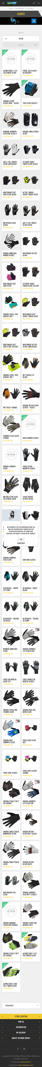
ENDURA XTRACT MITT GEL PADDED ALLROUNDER (11, 803)
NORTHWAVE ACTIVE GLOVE (30, 254)
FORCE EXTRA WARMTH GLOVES (29, 467)
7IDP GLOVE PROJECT (30, 103)
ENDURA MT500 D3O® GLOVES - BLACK (31, 406)
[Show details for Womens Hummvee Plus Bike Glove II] (11, 119)
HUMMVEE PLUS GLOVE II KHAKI (11, 437)
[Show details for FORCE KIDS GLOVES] (11, 759)
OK (21, 539)
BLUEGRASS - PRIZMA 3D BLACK (11, 620)
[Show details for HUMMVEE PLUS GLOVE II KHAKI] (11, 424)
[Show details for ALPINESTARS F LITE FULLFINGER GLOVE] (11, 59)
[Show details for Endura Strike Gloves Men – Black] (11, 89)
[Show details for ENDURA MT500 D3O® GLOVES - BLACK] (31, 393)
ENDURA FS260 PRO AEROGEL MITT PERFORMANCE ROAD (30, 925)
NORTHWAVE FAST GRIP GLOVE (9, 285)
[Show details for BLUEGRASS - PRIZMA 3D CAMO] (31, 606)
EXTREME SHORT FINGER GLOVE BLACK (30, 163)
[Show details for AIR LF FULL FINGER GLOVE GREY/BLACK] (11, 150)
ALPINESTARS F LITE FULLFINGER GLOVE (10, 72)
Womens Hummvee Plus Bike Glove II (10, 133)
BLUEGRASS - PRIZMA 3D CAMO (30, 620)
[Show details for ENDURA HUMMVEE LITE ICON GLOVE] (31, 637)
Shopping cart (34, 2)
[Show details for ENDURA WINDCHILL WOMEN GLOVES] (11, 241)
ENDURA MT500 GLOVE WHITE (28, 863)
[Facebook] (17, 1048)
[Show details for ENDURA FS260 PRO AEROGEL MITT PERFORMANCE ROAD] (31, 911)
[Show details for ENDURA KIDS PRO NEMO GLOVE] (31, 698)
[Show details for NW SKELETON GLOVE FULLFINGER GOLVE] (11, 485)
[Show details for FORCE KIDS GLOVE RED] (31, 728)
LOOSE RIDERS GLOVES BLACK (28, 498)
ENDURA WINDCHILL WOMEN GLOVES (10, 254)
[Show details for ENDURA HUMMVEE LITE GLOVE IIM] (31, 789)
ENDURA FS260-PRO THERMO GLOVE (10, 711)
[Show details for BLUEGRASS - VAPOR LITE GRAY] (11, 576)
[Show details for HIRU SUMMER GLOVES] (31, 424)
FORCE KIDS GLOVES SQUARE (30, 772)
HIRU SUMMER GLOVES (31, 438)
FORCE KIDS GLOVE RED (29, 741)
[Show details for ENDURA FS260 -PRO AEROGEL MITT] (11, 302)
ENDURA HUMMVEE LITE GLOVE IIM (29, 802)
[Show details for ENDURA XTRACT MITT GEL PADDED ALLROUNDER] (11, 789)
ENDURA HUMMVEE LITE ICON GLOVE (29, 650)
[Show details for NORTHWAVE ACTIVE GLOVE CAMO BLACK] (31, 333)
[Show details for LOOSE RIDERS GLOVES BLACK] (31, 485)
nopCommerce (25, 1062)
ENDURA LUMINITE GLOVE (9, 467)
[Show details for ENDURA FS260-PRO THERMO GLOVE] (11, 698)
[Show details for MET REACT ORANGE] (11, 393)
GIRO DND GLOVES (29, 560)
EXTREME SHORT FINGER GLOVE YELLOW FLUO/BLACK (31, 286)
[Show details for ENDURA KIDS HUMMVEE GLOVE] (11, 728)
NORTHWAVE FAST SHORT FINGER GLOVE (30, 315)
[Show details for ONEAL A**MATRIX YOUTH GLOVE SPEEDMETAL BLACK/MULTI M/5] (11, 515)
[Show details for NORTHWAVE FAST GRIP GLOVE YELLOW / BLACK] (11, 333)
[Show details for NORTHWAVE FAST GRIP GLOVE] (11, 272)
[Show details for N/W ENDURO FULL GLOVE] (11, 880)
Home (11, 8)
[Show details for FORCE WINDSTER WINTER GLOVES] (31, 667)
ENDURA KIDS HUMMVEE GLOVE (9, 741)
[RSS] (24, 1048)
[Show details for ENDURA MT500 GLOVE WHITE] (31, 850)
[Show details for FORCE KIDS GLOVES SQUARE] (31, 759)
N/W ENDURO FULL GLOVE (9, 894)
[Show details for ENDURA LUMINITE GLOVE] (11, 454)
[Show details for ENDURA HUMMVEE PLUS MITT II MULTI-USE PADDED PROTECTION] (31, 880)
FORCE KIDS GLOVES (10, 773)
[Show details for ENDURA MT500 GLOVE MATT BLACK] (31, 820)
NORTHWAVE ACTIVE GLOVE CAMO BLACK (30, 346)
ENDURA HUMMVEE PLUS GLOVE (9, 559)
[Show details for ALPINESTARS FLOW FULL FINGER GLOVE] (11, 972)
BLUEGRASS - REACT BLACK (30, 589)
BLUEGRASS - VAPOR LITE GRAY (10, 589)
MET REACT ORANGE (10, 408)
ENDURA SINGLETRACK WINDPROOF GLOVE (11, 833)
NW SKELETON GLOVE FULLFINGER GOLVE (10, 498)
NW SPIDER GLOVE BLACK (9, 224)
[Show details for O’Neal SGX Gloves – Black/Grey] (31, 59)
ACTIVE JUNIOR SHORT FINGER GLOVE (30, 193)
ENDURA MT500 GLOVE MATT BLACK (30, 833)
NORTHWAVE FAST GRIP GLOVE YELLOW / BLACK (10, 347)
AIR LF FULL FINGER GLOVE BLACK (29, 224)
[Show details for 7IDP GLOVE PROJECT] (31, 89)
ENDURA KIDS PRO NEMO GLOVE (29, 711)
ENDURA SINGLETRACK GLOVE (31, 133)
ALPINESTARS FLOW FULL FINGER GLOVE (10, 985)
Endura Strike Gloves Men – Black (11, 102)
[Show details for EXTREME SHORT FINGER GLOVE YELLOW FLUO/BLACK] (31, 272)
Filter (21, 39)
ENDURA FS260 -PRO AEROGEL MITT (10, 315)
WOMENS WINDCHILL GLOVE (10, 650)
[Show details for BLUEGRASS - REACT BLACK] (31, 576)
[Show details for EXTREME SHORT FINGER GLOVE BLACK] (31, 150)
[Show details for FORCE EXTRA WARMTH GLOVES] (31, 454)
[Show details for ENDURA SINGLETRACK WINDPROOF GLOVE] (11, 820)
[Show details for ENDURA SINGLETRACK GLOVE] (31, 119)
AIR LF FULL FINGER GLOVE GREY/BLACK (10, 163)
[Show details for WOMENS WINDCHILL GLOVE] (11, 637)
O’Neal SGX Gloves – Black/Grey (30, 72)
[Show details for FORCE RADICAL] (31, 515)
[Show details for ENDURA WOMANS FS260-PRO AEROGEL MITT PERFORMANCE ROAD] (11, 911)
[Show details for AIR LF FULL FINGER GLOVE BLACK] (31, 211)
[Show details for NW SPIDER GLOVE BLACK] (11, 211)
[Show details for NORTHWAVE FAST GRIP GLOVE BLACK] (11, 180)
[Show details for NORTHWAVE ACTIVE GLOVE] (31, 241)
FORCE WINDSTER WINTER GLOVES (29, 680)
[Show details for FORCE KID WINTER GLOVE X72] (11, 667)
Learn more (21, 543)
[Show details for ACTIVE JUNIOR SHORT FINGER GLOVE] (31, 180)
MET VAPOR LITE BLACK (28, 376)
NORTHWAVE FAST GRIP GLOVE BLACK (9, 193)
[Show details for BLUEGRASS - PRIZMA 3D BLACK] (11, 606)
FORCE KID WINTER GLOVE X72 (9, 680)
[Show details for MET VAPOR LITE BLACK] (31, 363)
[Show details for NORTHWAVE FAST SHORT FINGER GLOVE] (31, 302)
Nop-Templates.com (26, 1065)
